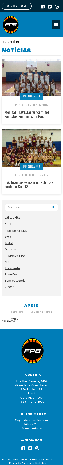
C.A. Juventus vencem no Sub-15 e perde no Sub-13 (28, 184)
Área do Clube (15, 6)
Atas (8, 237)
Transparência (31, 428)
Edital (9, 243)
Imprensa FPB (31, 96)
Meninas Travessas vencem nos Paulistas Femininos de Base (26, 114)
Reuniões (11, 274)
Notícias (15, 42)
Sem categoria (15, 280)
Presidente (12, 268)
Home (5, 42)
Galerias (10, 249)
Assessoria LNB (16, 230)
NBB (7, 262)
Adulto (9, 224)
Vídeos (9, 287)
